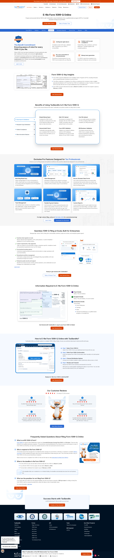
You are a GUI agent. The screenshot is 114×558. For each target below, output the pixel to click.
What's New (17, 533)
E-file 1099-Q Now (49, 23)
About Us (16, 525)
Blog (15, 531)
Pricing (60, 7)
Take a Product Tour (64, 23)
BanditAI (46, 3)
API (78, 3)
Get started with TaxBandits (9, 546)
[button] (29, 7)
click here (29, 484)
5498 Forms (34, 537)
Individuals (53, 3)
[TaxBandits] (19, 7)
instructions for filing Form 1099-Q (60, 457)
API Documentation (53, 527)
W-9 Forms (34, 533)
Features (36, 30)
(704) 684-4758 (59, 217)
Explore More (86, 554)
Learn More (48, 220)
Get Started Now (57, 94)
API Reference (52, 529)
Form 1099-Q (29, 30)
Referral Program (96, 3)
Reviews (80, 30)
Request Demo (82, 7)
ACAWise (86, 529)
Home (50, 525)
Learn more (19, 64)
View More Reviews (57, 426)
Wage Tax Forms (35, 525)
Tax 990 (86, 525)
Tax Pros (44, 30)
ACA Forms (34, 531)
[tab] (25, 120)
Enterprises (72, 3)
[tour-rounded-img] (35, 358)
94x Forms (34, 529)
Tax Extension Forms (36, 539)
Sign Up (97, 7)
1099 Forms (34, 527)
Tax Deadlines (18, 527)
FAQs (86, 30)
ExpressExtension (88, 527)
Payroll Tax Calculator (71, 525)
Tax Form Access (85, 3)
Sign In (90, 7)
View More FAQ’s (20, 488)
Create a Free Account (57, 505)
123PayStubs (87, 531)
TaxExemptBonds (88, 535)
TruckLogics (87, 533)
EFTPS (68, 530)
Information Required (61, 30)
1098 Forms (34, 535)
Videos (16, 529)
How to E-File (72, 30)
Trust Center (17, 535)
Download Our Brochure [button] (62, 220)
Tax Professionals (63, 3)
